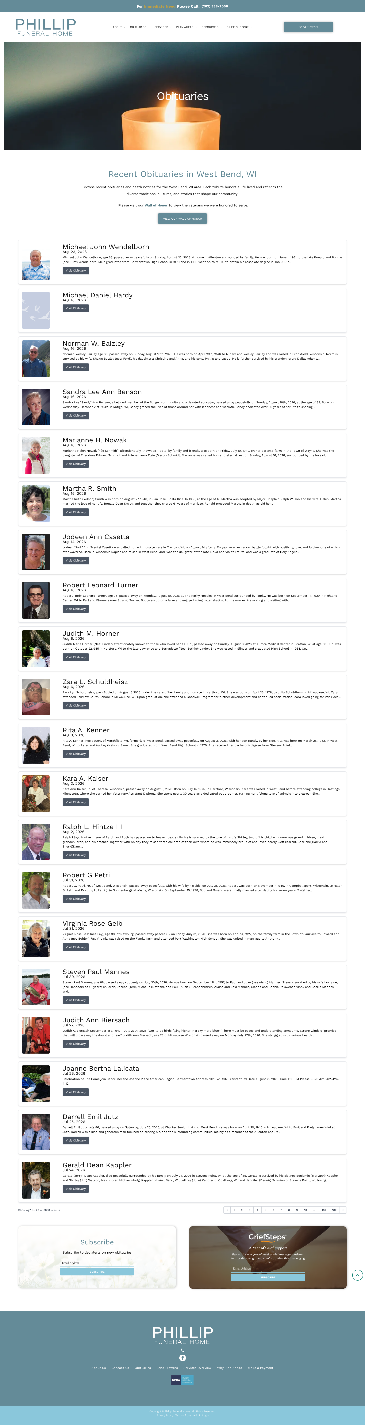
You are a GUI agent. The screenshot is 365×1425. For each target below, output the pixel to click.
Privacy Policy (164, 1415)
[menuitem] (119, 27)
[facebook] (182, 1358)
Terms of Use (183, 1415)
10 (305, 1210)
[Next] (343, 1210)
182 (334, 1210)
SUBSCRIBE (97, 1271)
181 (324, 1210)
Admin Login (201, 1415)
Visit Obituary (76, 270)
